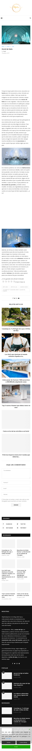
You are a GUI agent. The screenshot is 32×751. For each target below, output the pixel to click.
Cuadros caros (24, 287)
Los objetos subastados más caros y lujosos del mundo (21, 695)
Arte (3, 46)
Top (13, 46)
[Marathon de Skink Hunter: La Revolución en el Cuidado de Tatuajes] (23, 543)
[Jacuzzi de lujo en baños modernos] (7, 675)
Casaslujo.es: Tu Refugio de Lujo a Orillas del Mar (16, 330)
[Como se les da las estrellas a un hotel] (16, 419)
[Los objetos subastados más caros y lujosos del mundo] (7, 696)
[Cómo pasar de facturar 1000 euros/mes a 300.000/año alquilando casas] (16, 368)
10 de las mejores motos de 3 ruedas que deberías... (16, 456)
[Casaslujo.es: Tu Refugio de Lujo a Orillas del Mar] (16, 317)
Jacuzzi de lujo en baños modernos (21, 674)
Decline (8, 742)
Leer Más (8, 738)
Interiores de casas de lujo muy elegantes (22, 684)
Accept (16, 746)
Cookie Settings (23, 742)
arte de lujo (14, 287)
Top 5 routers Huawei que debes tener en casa (16, 406)
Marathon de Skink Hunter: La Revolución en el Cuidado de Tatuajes (23, 552)
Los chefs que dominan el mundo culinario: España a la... (16, 355)
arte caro (5, 287)
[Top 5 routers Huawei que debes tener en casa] (16, 393)
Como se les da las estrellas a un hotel (16, 431)
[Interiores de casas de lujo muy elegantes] (7, 686)
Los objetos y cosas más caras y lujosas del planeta (14, 290)
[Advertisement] (16, 71)
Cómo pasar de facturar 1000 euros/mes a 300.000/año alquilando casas (16, 381)
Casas (8, 46)
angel (4, 51)
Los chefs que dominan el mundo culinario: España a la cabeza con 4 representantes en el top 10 (8, 574)
